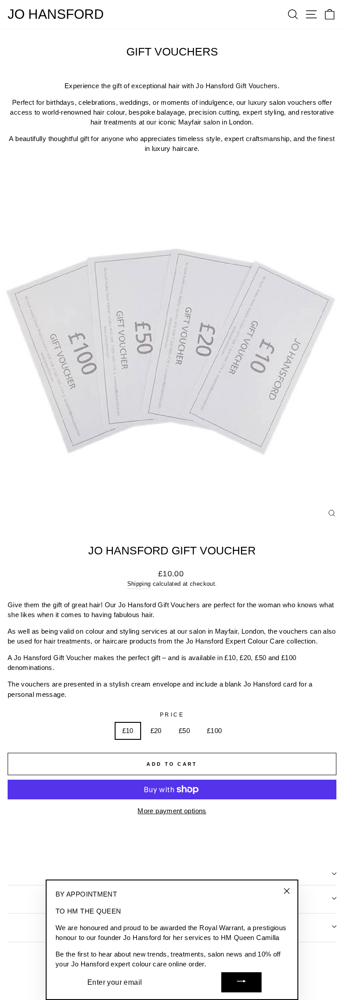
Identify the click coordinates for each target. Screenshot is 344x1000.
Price (172, 714)
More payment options (172, 811)
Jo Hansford (56, 14)
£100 (214, 730)
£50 (184, 730)
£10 (127, 730)
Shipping (139, 584)
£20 (156, 730)
